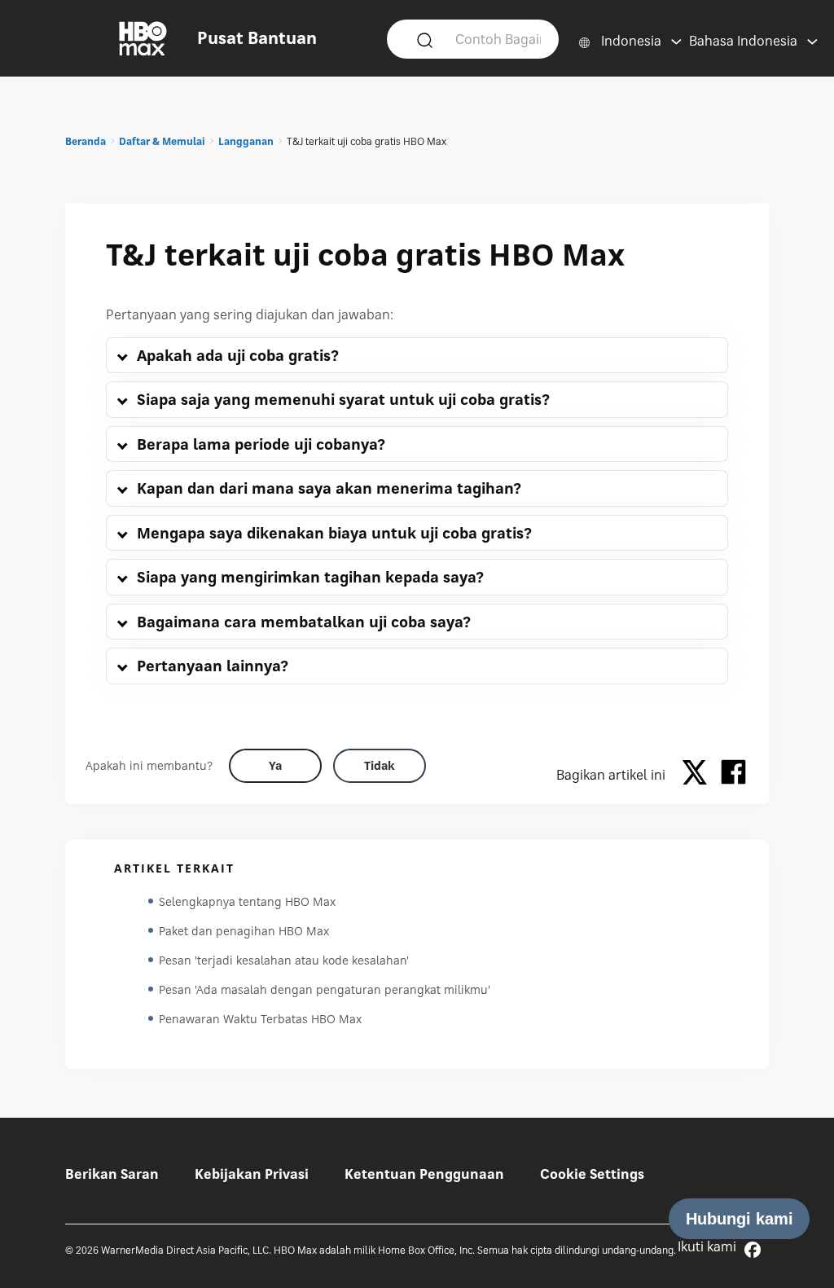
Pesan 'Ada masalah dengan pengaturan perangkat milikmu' (324, 989)
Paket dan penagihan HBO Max (244, 931)
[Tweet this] (699, 775)
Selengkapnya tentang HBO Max (247, 901)
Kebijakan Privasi (252, 1174)
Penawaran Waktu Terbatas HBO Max (260, 1018)
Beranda (85, 141)
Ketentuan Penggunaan (424, 1174)
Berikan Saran (112, 1174)
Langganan (246, 141)
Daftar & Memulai (162, 141)
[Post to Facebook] (733, 775)
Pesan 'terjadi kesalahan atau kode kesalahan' (284, 960)
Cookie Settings (592, 1174)
